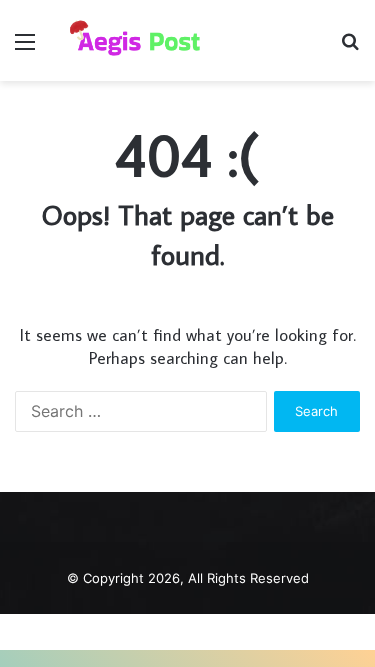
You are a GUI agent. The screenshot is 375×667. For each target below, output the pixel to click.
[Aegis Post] (130, 40)
